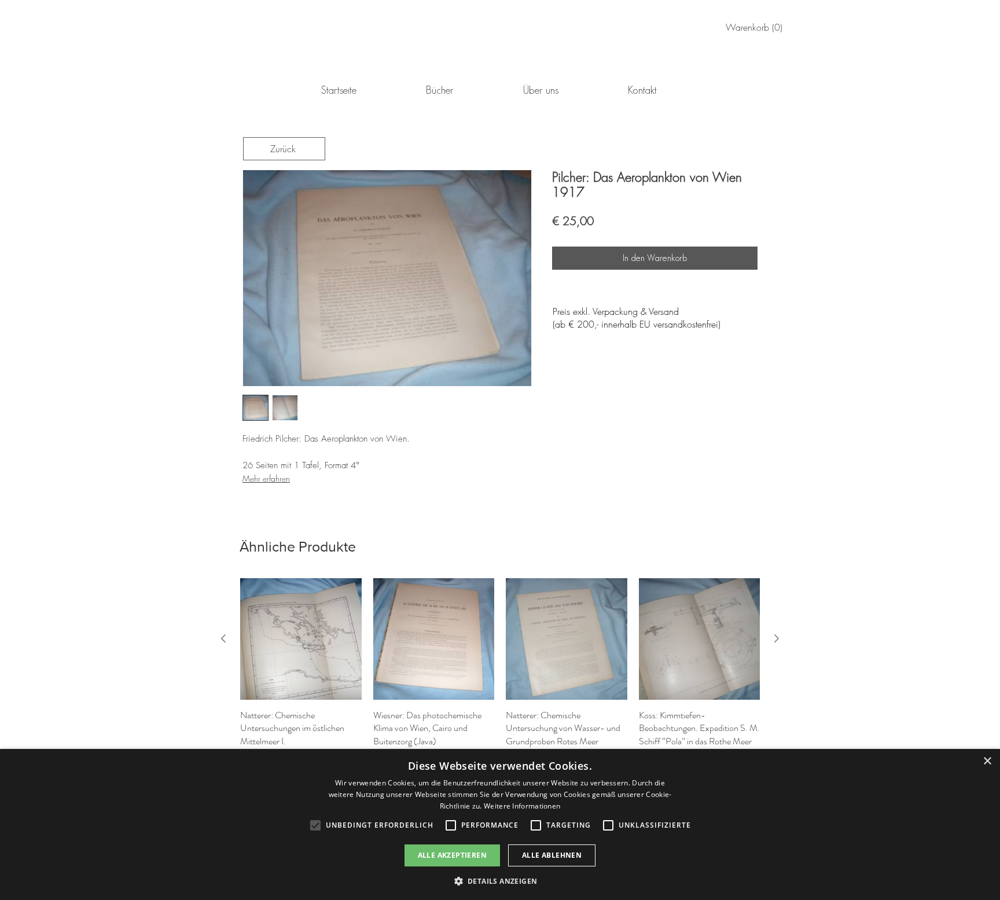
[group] (500, 671)
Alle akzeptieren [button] (452, 855)
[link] (756, 27)
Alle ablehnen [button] (552, 855)
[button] (500, 880)
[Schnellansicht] (301, 639)
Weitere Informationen (522, 806)
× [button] (987, 761)
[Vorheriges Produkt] (223, 638)
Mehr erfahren (266, 478)
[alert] (500, 824)
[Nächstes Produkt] (777, 638)
